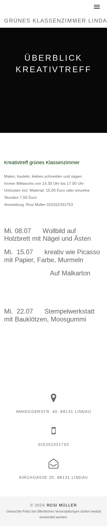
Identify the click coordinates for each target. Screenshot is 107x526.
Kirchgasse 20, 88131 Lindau (53, 477)
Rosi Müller (62, 505)
